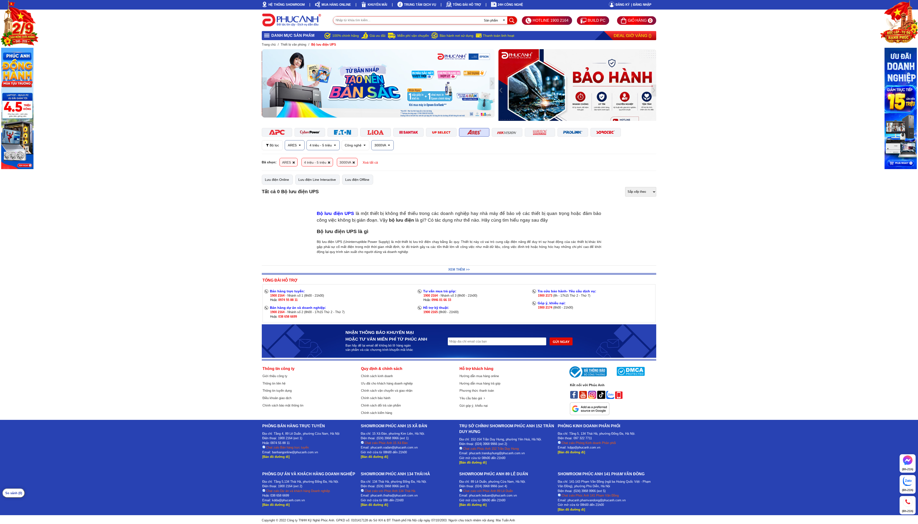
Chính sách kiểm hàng (376, 413)
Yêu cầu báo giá (471, 398)
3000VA (380, 145)
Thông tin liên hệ (273, 383)
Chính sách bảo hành (375, 398)
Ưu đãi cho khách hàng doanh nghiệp (387, 383)
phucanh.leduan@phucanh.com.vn (493, 495)
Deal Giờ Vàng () (632, 35)
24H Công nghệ (510, 4)
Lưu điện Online (277, 180)
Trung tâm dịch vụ (420, 4)
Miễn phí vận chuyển (413, 35)
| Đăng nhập (641, 4)
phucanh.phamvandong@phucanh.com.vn (597, 500)
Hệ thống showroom (286, 4)
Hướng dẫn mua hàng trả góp (479, 383)
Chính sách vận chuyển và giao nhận (386, 390)
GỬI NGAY (561, 342)
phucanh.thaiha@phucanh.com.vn (394, 495)
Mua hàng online (336, 4)
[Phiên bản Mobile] (619, 398)
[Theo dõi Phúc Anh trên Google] (589, 414)
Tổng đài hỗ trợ (467, 4)
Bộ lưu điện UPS (335, 213)
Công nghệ (353, 145)
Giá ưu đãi (377, 35)
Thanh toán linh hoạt (498, 35)
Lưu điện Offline (357, 180)
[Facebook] (574, 398)
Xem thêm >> (459, 269)
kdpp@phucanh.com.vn (584, 447)
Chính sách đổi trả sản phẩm (381, 405)
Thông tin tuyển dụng (277, 390)
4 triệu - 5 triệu (321, 145)
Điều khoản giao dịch (276, 398)
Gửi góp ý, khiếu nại (473, 405)
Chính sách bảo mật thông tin (282, 405)
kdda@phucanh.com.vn (288, 500)
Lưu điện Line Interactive (317, 180)
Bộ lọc (274, 145)
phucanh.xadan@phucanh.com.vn (394, 447)
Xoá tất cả (370, 162)
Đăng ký (623, 4)
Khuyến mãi (377, 4)
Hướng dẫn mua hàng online (479, 376)
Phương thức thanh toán (476, 390)
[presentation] (264, 83)
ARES (293, 145)
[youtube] (583, 398)
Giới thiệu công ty (274, 376)
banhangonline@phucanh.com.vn (295, 452)
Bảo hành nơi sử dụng (456, 35)
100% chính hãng (345, 35)
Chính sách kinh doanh (377, 376)
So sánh (13, 493)
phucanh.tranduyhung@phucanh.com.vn (497, 453)
